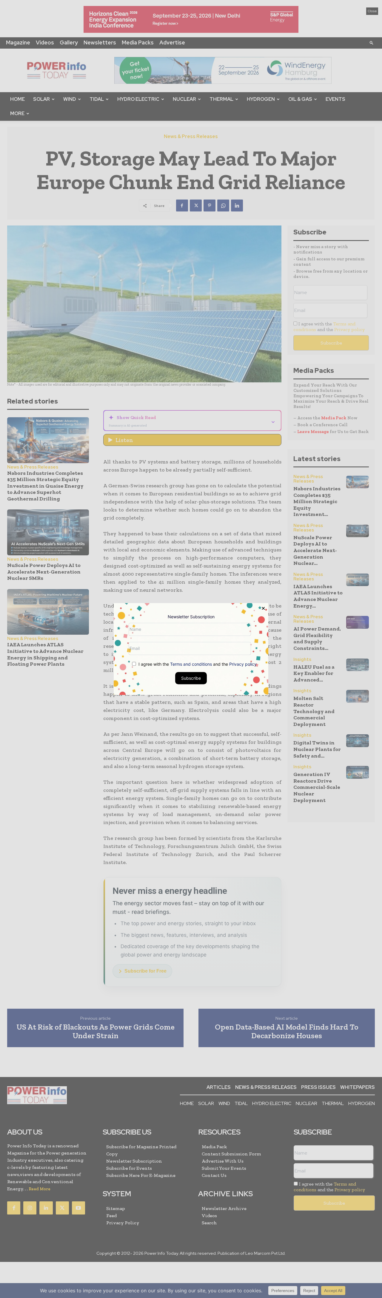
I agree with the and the (197, 664)
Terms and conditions (191, 664)
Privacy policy (243, 664)
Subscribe (191, 678)
